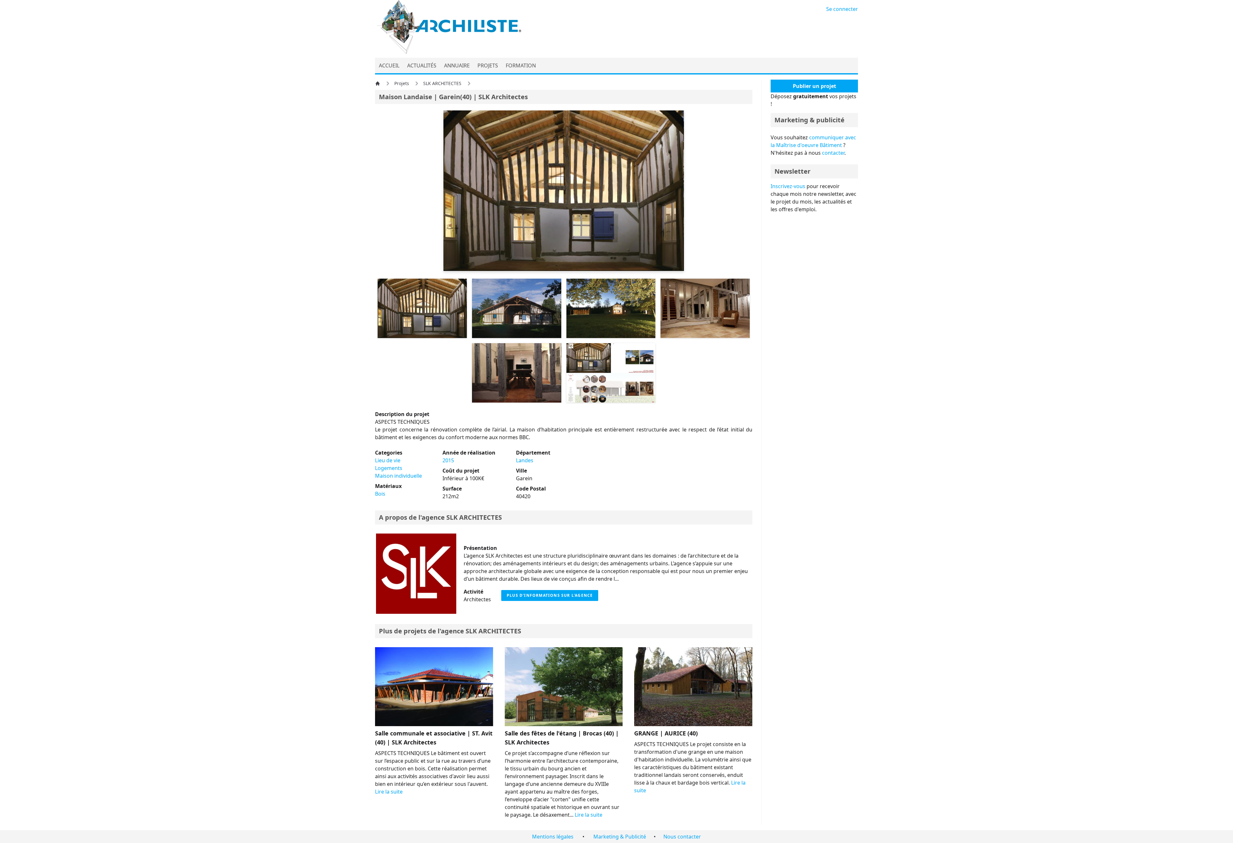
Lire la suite (389, 791)
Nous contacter (682, 836)
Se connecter (842, 9)
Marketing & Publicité (619, 836)
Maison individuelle (398, 475)
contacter (833, 152)
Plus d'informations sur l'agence (550, 595)
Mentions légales (552, 836)
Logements (388, 468)
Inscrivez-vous (788, 186)
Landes (524, 460)
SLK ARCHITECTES (442, 83)
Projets (401, 83)
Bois (380, 493)
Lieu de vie (387, 460)
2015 (448, 460)
